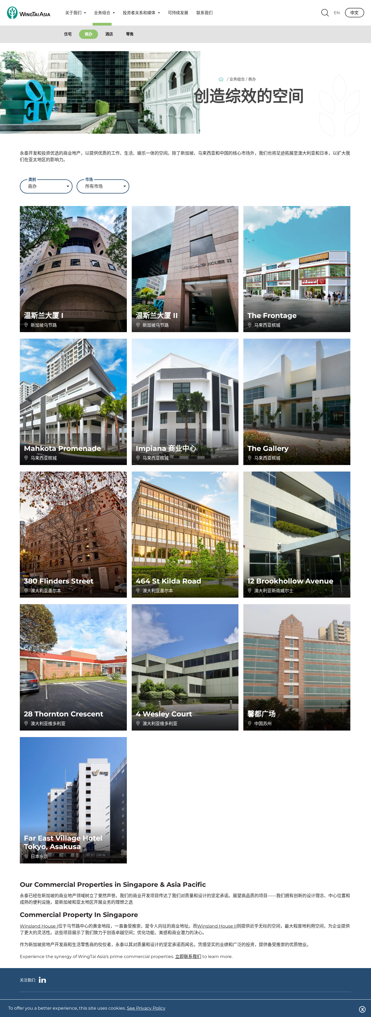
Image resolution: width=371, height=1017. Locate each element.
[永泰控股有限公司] (28, 12)
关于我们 (73, 12)
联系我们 (204, 12)
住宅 (68, 34)
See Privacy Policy (146, 1008)
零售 (130, 34)
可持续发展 (178, 12)
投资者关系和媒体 (139, 12)
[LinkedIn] (42, 981)
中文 (354, 12)
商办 (88, 34)
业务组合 (102, 12)
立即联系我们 (188, 956)
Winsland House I (39, 926)
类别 (32, 178)
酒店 (109, 34)
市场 (89, 178)
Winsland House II (217, 926)
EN (337, 12)
